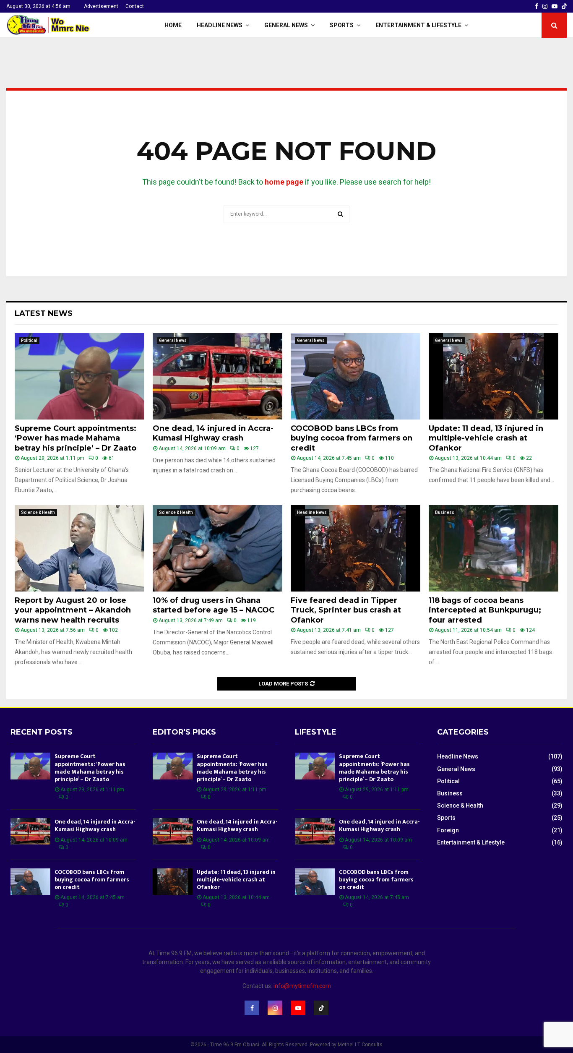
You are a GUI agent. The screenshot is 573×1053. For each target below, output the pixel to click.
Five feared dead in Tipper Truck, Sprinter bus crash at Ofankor (346, 610)
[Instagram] (275, 1008)
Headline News (219, 25)
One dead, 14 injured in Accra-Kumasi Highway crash (213, 433)
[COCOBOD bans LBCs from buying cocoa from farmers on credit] (355, 376)
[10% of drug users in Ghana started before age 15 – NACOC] (217, 548)
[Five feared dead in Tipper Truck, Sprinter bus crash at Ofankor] (355, 548)
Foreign (448, 830)
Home (173, 25)
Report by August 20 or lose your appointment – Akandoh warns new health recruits (73, 610)
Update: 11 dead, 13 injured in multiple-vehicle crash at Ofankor (486, 438)
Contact (134, 6)
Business (444, 512)
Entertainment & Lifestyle (418, 25)
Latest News (44, 313)
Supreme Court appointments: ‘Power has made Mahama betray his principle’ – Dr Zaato (75, 438)
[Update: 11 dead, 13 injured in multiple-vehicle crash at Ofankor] (493, 376)
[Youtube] (298, 1008)
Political (29, 340)
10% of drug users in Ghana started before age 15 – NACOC (213, 605)
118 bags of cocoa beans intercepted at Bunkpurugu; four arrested (485, 610)
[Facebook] (252, 1008)
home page (284, 181)
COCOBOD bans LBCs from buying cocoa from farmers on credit (351, 438)
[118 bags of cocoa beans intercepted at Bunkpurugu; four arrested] (493, 548)
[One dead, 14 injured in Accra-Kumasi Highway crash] (217, 376)
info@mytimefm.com (302, 986)
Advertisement (101, 6)
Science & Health (38, 512)
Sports (342, 25)
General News (286, 25)
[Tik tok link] (564, 6)
